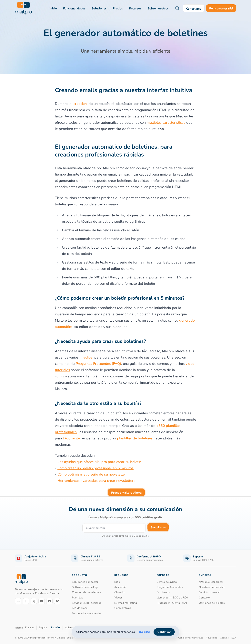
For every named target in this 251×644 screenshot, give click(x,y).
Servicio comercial (209, 592)
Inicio (53, 8)
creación (81, 103)
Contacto (204, 597)
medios (87, 357)
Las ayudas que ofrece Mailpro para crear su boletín (99, 461)
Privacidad (144, 632)
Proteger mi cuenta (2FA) (172, 603)
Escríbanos (163, 592)
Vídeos (118, 597)
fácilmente (71, 438)
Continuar (164, 631)
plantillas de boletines (135, 438)
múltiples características (166, 122)
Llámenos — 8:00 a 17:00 (172, 597)
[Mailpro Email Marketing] (21, 579)
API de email (79, 608)
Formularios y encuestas (87, 613)
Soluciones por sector (85, 582)
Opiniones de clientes (212, 603)
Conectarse (193, 9)
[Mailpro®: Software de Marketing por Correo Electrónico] (23, 8)
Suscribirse (158, 527)
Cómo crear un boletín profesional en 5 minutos (95, 468)
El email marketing (125, 603)
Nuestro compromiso (212, 587)
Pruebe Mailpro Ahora (126, 493)
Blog (117, 582)
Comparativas (122, 608)
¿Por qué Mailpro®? (211, 582)
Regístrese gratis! (221, 8)
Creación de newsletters (86, 592)
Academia (120, 587)
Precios (118, 8)
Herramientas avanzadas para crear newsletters (96, 480)
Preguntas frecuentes (170, 587)
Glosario (119, 592)
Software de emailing (85, 587)
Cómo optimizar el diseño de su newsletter (91, 474)
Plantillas (77, 597)
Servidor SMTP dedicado (87, 603)
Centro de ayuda (167, 582)
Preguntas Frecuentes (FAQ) (98, 363)
